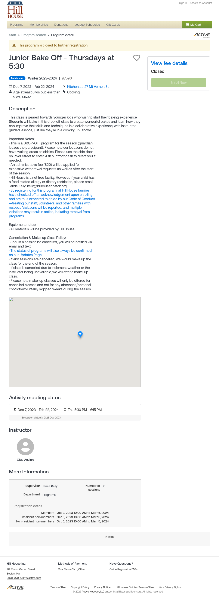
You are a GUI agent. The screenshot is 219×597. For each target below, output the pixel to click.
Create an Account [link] (201, 3)
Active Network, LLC (93, 591)
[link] (88, 86)
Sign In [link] (183, 3)
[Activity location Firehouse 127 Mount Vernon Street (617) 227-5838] (80, 332)
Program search (33, 35)
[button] (136, 57)
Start (12, 35)
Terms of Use (146, 587)
